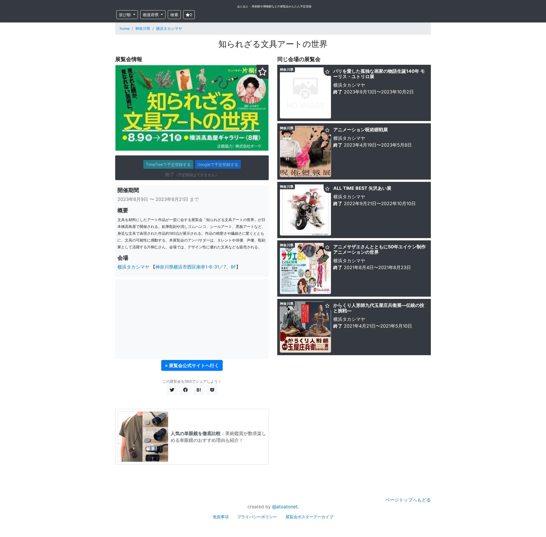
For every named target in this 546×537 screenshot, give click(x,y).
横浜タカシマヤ (169, 28)
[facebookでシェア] (185, 389)
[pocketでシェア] (212, 389)
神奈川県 (142, 28)
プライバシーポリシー (257, 516)
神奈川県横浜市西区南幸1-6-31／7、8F (195, 267)
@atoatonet (284, 506)
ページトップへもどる (408, 500)
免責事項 (221, 516)
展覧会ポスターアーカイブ (309, 516)
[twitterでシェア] (172, 389)
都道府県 (151, 14)
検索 (174, 14)
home (124, 28)
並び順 (125, 14)
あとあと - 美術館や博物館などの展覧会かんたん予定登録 (274, 6)
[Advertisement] (192, 319)
